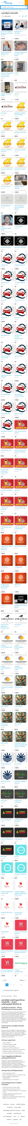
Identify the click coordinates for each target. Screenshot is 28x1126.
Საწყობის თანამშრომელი (18, 970)
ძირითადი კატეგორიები (6, 996)
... (17, 984)
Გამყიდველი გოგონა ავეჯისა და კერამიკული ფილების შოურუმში (20, 744)
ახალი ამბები (17, 1107)
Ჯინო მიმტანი (18, 763)
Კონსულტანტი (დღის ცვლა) (6, 527)
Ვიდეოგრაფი (4, 265)
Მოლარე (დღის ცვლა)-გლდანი (20, 432)
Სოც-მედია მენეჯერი (19, 282)
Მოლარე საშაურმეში (19, 149)
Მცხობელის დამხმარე (7, 490)
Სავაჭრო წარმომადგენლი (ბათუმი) (18, 647)
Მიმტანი (3, 874)
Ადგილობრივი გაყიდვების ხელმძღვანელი (5, 626)
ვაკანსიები (15, 1119)
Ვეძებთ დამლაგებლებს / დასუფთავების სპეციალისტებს (7, 74)
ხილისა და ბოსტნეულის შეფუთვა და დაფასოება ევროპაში (7, 33)
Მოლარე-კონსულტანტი (7, 839)
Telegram (23, 1116)
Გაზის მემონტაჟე (5, 394)
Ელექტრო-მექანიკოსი (7, 912)
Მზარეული (3, 856)
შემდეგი (22, 980)
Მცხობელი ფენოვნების (7, 169)
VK (18, 1116)
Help (20, 1119)
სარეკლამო (10, 1107)
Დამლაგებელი (18, 226)
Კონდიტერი (4, 800)
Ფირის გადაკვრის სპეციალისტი (5, 356)
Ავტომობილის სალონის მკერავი (19, 395)
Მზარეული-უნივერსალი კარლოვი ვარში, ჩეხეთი (20, 54)
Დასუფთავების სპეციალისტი (18, 913)
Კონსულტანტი (18, 469)
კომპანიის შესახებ (20, 1104)
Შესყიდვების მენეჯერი (7, 431)
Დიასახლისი (4, 567)
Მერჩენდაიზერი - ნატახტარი (19, 820)
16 (21, 984)
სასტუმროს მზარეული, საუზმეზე (6, 94)
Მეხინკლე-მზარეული (20, 169)
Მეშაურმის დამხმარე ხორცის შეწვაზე (20, 113)
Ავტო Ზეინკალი (18, 356)
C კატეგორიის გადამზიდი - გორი (7, 688)
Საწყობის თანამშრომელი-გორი (6, 646)
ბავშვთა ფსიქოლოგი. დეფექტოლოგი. (6, 53)
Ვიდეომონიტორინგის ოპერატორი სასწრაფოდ (6, 548)
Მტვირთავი (17, 584)
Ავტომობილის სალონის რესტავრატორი (18, 337)
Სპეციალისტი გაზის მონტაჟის (6, 376)
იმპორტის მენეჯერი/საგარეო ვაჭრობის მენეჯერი (19, 207)
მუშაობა (15, 996)
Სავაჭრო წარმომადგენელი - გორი (6, 668)
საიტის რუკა (6, 1104)
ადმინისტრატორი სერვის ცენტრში (20, 606)
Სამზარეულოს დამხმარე (4, 508)
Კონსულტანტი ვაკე (6, 450)
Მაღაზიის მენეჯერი (6, 819)
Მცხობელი (17, 490)
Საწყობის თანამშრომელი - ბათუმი (18, 668)
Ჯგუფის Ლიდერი (18, 413)
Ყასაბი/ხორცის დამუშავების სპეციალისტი (5, 471)
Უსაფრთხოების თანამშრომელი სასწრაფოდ (5, 586)
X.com (14, 1116)
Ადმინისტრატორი (6, 781)
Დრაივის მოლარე (5, 186)
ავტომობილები (17, 1113)
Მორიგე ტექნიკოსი (6, 763)
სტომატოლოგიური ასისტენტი (19, 187)
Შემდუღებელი (18, 375)
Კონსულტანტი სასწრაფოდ (18, 801)
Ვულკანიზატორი (5, 413)
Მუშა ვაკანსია (4, 743)
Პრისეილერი (17, 624)
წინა (5, 980)
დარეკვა (12, 1104)
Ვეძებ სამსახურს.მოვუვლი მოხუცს (6, 228)
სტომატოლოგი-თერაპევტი (18, 32)
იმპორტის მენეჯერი (5, 205)
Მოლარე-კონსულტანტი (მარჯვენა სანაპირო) (20, 951)
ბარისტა (16, 73)
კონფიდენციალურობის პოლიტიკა (11, 1110)
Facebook (9, 1119)
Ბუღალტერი (17, 723)
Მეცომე (3, 132)
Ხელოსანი (3, 300)
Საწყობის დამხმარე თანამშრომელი (19, 527)
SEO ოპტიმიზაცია (7, 1116)
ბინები (23, 1110)
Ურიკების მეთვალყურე (20, 546)
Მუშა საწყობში (4, 706)
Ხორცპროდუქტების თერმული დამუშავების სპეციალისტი (20, 893)
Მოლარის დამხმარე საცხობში (6, 150)
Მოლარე (3, 605)
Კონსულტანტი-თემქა (20, 507)
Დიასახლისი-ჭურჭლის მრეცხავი (20, 782)
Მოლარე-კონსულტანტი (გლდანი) (20, 932)
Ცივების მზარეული (6, 247)
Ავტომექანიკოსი (5, 335)
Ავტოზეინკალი (5, 282)
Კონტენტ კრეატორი (19, 265)
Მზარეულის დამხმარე (20, 874)
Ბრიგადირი (4, 113)
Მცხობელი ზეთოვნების (20, 132)
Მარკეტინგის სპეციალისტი (4, 724)
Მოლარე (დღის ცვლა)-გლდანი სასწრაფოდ (20, 451)
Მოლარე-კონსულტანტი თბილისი (7, 951)
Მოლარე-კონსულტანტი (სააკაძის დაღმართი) (7, 970)
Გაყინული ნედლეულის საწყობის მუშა (7, 892)
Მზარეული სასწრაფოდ (20, 247)
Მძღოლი (16, 93)
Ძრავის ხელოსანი (19, 300)
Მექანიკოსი (4, 317)
